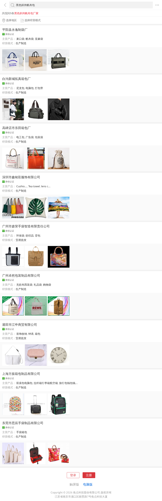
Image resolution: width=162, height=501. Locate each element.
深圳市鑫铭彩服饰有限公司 (21, 177)
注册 (89, 475)
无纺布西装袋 (24, 284)
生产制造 (21, 43)
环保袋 (20, 235)
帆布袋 (30, 39)
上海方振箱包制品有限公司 (21, 373)
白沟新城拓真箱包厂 (16, 78)
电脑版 (88, 484)
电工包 (20, 137)
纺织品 (30, 235)
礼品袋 (38, 284)
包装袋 (39, 137)
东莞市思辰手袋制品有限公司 (22, 423)
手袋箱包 (21, 432)
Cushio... (21, 186)
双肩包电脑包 (24, 383)
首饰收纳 (21, 334)
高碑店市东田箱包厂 (16, 128)
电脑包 (30, 88)
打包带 (39, 88)
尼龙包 (20, 88)
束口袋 (20, 39)
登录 (73, 475)
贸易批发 (21, 240)
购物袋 (47, 284)
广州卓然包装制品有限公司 (21, 275)
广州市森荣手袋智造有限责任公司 (26, 226)
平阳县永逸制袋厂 (15, 29)
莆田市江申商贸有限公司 (19, 324)
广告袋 (30, 137)
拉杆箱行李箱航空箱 (46, 383)
